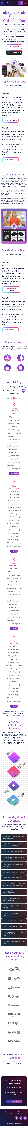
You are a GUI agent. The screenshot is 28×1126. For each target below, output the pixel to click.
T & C (14, 1111)
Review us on (11, 289)
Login (19, 2)
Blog (22, 1113)
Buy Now (14, 551)
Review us (7, 120)
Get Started (14, 1101)
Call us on (7, 159)
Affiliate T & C (8, 1113)
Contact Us (16, 1113)
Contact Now (20, 715)
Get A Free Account (14, 53)
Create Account (14, 473)
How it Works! (14, 47)
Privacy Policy (8, 1111)
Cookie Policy (20, 1111)
